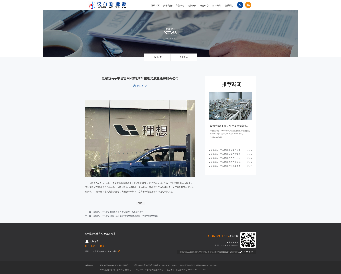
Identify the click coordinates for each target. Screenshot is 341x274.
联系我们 (229, 5)
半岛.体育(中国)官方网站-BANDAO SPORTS (198, 265)
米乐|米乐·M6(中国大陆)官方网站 (149, 270)
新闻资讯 (216, 5)
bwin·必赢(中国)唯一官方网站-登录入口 (116, 270)
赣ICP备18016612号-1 (222, 252)
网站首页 (155, 5)
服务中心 (204, 5)
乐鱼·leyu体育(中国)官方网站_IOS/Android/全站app (155, 265)
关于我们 (167, 5)
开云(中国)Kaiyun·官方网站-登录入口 (115, 265)
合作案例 (192, 5)
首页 (166, 39)
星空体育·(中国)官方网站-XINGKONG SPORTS (186, 270)
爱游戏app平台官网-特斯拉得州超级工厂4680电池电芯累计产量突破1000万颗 (125, 216)
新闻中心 (173, 39)
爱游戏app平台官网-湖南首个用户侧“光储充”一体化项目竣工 (118, 212)
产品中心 (180, 5)
